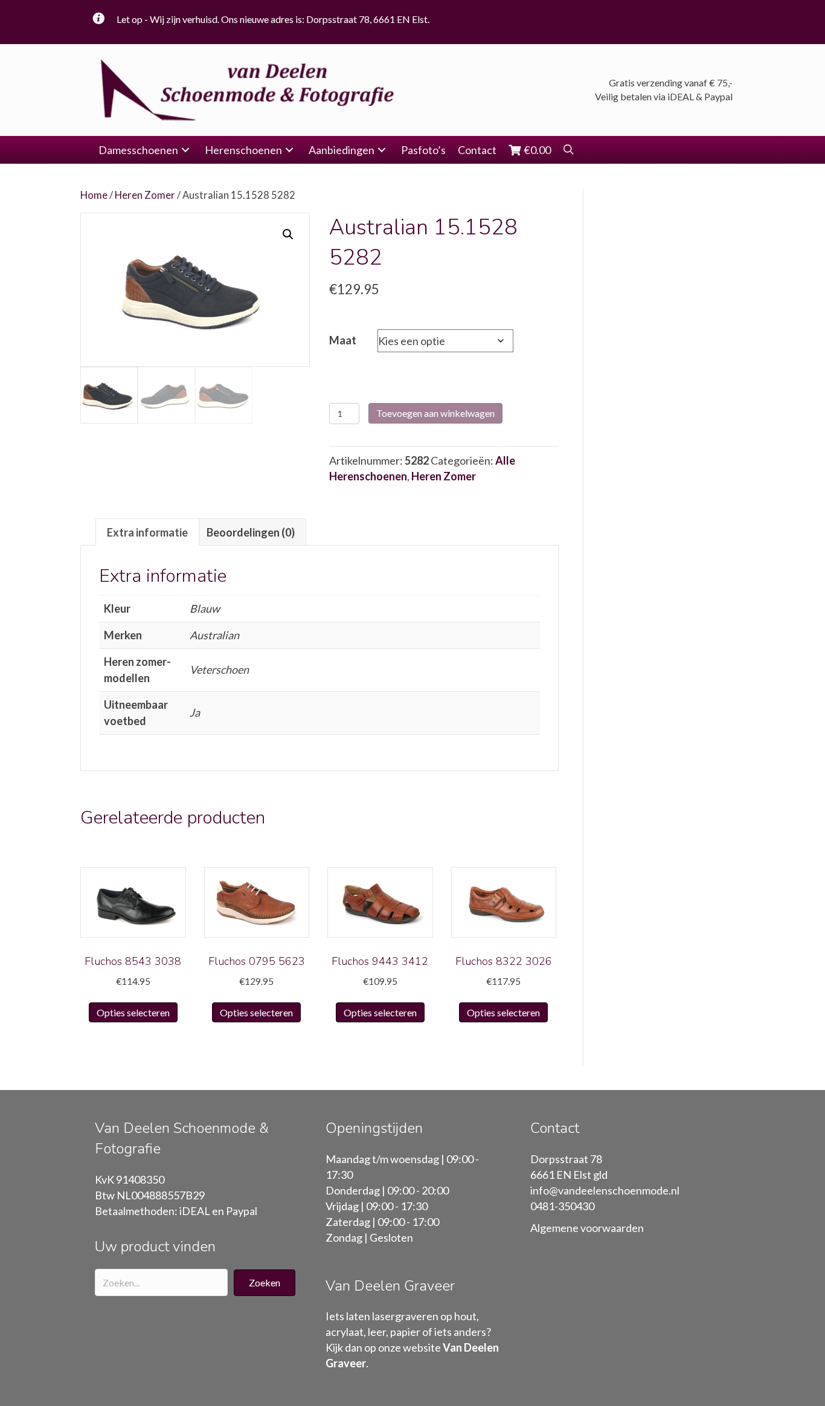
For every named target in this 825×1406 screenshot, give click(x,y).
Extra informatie (147, 532)
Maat (342, 340)
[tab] (147, 532)
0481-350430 (562, 1206)
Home (94, 195)
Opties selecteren (133, 1012)
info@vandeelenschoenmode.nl (604, 1190)
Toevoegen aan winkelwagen (435, 413)
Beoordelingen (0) (251, 532)
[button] (185, 150)
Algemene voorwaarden (587, 1227)
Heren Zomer (145, 195)
